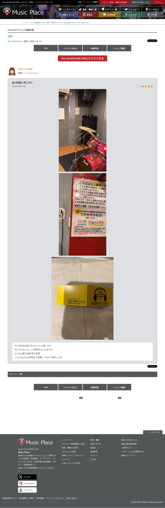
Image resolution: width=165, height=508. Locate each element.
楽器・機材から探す (70, 448)
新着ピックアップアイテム (73, 455)
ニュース (132, 9)
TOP (46, 48)
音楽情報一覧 (39, 23)
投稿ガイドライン (128, 455)
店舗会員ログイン (10, 498)
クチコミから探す (69, 452)
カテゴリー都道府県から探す (73, 444)
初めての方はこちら (141, 2)
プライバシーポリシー (55, 498)
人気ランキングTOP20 (71, 463)
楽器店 (93, 448)
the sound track (69, 23)
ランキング (154, 9)
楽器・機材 (94, 440)
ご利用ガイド (126, 448)
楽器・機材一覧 (89, 9)
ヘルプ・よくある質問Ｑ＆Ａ (133, 452)
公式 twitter (26, 477)
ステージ (93, 455)
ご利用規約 (39, 498)
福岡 (48, 23)
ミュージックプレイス (23, 11)
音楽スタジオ (57, 23)
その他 (93, 459)
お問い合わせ (71, 498)
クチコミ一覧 (111, 9)
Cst (78, 23)
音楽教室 (93, 452)
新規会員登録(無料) (129, 444)
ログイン (158, 2)
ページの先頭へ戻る (152, 432)
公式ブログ (28, 490)
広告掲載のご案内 (26, 498)
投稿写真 (95, 48)
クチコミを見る (70, 48)
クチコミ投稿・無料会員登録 (114, 2)
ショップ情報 (119, 48)
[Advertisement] (63, 413)
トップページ (68, 9)
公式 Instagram (29, 483)
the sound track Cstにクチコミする (82, 58)
